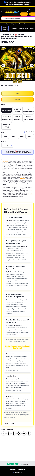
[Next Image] (32, 65)
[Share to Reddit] (23, 433)
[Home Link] (12, 12)
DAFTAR (17, 99)
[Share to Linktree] (13, 433)
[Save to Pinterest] (18, 433)
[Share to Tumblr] (28, 433)
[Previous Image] (3, 65)
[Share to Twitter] (3, 433)
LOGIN (24, 14)
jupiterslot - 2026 (8, 423)
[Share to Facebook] (8, 433)
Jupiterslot (5, 161)
